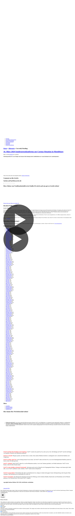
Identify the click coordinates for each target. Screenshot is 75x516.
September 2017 (9, 327)
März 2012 (8, 397)
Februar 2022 (8, 271)
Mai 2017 (7, 332)
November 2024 (9, 236)
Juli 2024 (7, 241)
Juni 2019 (7, 305)
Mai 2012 (7, 395)
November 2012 (9, 389)
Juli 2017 (7, 330)
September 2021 (9, 277)
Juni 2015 (7, 356)
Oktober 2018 (8, 314)
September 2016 (9, 340)
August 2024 (8, 240)
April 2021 (8, 282)
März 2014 (8, 372)
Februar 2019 (8, 309)
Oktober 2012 (8, 390)
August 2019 (8, 303)
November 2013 (9, 376)
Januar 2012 (8, 399)
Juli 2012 (7, 393)
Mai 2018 (7, 319)
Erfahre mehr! (50, 491)
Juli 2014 (7, 368)
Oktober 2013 (8, 377)
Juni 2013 (7, 381)
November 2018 (9, 313)
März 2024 (8, 245)
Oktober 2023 (8, 250)
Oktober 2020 (8, 288)
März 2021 (8, 283)
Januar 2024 (8, 247)
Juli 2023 (7, 253)
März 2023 (8, 258)
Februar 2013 (8, 386)
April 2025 (8, 231)
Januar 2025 (8, 234)
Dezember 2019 (9, 299)
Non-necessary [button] (3, 510)
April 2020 (8, 295)
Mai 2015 (7, 357)
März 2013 (8, 385)
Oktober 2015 (8, 352)
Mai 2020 (7, 294)
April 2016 (8, 345)
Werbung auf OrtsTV (10, 141)
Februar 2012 (8, 398)
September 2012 (9, 391)
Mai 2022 (7, 268)
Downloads (8, 142)
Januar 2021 (8, 285)
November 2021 (9, 275)
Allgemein (11, 148)
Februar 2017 (8, 335)
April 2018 (8, 320)
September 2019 (9, 302)
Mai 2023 (7, 256)
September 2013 (9, 378)
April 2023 (8, 257)
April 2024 (8, 244)
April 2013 (8, 384)
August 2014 (8, 367)
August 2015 (8, 354)
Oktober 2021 (8, 276)
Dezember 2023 (9, 248)
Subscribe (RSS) (6, 488)
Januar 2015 (8, 361)
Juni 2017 (7, 331)
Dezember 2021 (9, 273)
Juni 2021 (7, 280)
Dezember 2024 (9, 235)
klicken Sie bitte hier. (26, 175)
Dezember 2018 (9, 312)
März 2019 (8, 308)
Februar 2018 (8, 322)
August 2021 (8, 278)
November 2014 (9, 363)
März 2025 (8, 232)
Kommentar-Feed (9, 408)
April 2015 (8, 358)
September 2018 (9, 315)
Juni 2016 (7, 343)
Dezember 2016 (9, 337)
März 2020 (8, 296)
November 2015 (9, 351)
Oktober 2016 (8, 339)
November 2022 (9, 262)
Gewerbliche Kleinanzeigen (11, 139)
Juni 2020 (7, 293)
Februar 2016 (8, 348)
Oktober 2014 (8, 365)
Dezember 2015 (9, 350)
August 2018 (8, 316)
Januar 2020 (8, 298)
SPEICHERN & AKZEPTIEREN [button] (6, 514)
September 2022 (9, 264)
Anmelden (8, 405)
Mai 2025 (7, 230)
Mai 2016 (7, 344)
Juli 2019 (7, 304)
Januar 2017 (8, 336)
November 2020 (9, 287)
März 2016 (8, 347)
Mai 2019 (7, 306)
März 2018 (8, 321)
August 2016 (8, 341)
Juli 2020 (7, 291)
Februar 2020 (8, 297)
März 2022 (8, 270)
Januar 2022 (8, 272)
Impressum (8, 143)
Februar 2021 (8, 284)
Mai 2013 (7, 383)
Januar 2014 (8, 374)
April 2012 (8, 396)
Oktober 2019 (8, 301)
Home (5, 148)
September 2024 (9, 239)
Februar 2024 (8, 246)
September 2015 (9, 353)
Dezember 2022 (9, 261)
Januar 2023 (8, 260)
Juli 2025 (7, 228)
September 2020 (9, 289)
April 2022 (8, 269)
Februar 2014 (8, 373)
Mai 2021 (7, 281)
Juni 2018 (7, 318)
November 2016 (9, 338)
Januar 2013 (8, 387)
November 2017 (9, 325)
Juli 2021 (7, 279)
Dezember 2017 (9, 324)
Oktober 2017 (8, 326)
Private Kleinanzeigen (10, 140)
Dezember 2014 (9, 362)
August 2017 (8, 329)
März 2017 (8, 334)
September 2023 (9, 251)
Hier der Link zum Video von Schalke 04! (11, 203)
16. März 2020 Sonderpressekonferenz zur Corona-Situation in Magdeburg (33, 152)
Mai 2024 (7, 243)
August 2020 (8, 290)
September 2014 (9, 366)
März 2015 (8, 359)
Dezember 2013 (9, 375)
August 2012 (8, 392)
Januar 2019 (8, 311)
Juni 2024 (7, 242)
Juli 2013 (7, 380)
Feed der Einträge (9, 407)
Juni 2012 (7, 394)
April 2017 (8, 333)
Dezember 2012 (9, 388)
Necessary (4, 506)
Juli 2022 (7, 266)
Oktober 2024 (8, 238)
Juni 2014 (7, 369)
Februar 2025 (8, 233)
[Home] (37, 68)
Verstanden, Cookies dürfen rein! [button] (41, 491)
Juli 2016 (7, 342)
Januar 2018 (8, 323)
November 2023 (9, 249)
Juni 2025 (7, 229)
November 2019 (9, 300)
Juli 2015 (7, 355)
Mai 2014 (7, 370)
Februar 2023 (8, 259)
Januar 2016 (8, 349)
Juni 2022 (7, 267)
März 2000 (8, 401)
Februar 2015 (8, 360)
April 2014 (8, 371)
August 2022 (8, 265)
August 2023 (8, 252)
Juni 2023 (7, 254)
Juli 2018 (7, 317)
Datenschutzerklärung (10, 145)
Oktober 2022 (8, 263)
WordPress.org (8, 409)
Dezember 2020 (9, 286)
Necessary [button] (2, 505)
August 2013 (8, 379)
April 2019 (8, 307)
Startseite (7, 138)
